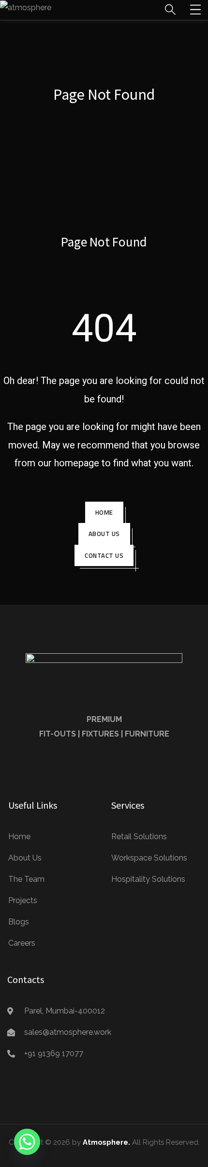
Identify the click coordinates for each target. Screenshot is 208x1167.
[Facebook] (58, 766)
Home (104, 512)
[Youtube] (81, 766)
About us (104, 533)
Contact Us (104, 555)
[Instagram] (127, 766)
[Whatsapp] (27, 1142)
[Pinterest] (149, 766)
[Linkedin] (104, 766)
